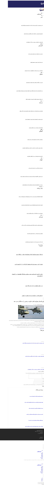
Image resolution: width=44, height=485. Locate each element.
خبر (41, 15)
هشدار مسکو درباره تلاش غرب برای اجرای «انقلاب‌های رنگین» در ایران (34, 402)
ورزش (42, 458)
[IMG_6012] (38, 117)
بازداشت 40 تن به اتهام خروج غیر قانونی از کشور (32, 295)
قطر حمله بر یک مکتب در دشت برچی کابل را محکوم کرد (34, 42)
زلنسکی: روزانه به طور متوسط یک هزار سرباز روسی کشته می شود (34, 426)
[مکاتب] (38, 80)
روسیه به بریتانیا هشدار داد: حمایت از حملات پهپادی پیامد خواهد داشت (32, 184)
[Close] (43, 483)
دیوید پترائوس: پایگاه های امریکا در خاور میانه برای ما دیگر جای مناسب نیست (31, 176)
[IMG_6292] (41, 406)
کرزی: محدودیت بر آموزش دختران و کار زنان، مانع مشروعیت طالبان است (32, 25)
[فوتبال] (38, 231)
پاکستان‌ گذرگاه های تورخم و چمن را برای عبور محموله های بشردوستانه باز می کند (31, 196)
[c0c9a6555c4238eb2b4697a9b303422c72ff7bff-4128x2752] (41, 424)
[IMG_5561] (38, 240)
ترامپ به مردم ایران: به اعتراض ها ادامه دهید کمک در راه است (35, 414)
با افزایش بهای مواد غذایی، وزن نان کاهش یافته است (35, 156)
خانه (42, 450)
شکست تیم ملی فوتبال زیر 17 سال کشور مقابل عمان (35, 233)
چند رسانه (40, 186)
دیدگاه (43, 378)
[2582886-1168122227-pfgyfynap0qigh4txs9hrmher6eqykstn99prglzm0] (38, 154)
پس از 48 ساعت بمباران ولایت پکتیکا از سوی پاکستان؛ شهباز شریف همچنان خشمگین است (29, 90)
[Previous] (43, 484)
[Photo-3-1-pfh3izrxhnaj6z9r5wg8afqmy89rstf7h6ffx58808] (38, 146)
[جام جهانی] (38, 223)
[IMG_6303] (41, 418)
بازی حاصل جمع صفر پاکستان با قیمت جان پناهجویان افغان (34, 99)
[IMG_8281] (39, 353)
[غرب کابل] (38, 40)
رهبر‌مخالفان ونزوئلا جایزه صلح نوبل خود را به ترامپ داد (36, 420)
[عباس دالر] (38, 271)
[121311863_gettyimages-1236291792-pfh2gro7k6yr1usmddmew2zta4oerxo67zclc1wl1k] (38, 137)
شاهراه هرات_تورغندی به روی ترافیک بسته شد (36, 127)
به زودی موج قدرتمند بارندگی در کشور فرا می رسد (36, 396)
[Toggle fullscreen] (40, 483)
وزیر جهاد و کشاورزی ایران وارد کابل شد (34, 285)
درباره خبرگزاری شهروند (40, 430)
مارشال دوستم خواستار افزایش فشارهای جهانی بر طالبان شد (29, 254)
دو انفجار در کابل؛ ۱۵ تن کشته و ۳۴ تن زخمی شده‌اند (35, 139)
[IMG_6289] (41, 400)
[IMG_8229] (38, 283)
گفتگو (41, 129)
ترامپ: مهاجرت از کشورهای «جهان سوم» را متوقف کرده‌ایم (34, 119)
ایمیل (43, 381)
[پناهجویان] (38, 97)
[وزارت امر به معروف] (38, 261)
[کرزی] (38, 23)
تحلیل (41, 72)
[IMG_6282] (41, 394)
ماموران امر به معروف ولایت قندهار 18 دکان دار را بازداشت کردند (29, 264)
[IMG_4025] (38, 52)
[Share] (42, 483)
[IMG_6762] (38, 109)
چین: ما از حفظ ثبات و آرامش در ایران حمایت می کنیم (36, 408)
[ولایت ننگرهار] (38, 211)
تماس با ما (41, 432)
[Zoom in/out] (38, 483)
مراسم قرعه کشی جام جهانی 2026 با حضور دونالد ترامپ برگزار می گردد (32, 225)
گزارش (41, 43)
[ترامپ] (38, 166)
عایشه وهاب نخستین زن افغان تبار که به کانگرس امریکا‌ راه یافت (33, 33)
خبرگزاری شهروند (39, 304)
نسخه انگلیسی (39, 14)
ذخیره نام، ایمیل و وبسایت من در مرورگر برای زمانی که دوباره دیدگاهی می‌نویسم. (33, 384)
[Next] (42, 484)
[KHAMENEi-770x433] (38, 203)
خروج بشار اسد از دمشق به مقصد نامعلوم (36, 62)
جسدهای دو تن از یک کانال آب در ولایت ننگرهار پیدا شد (35, 213)
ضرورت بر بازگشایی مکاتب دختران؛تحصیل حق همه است (34, 82)
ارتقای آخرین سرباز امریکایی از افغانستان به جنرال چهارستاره (34, 70)
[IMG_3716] (38, 60)
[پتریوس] (38, 174)
